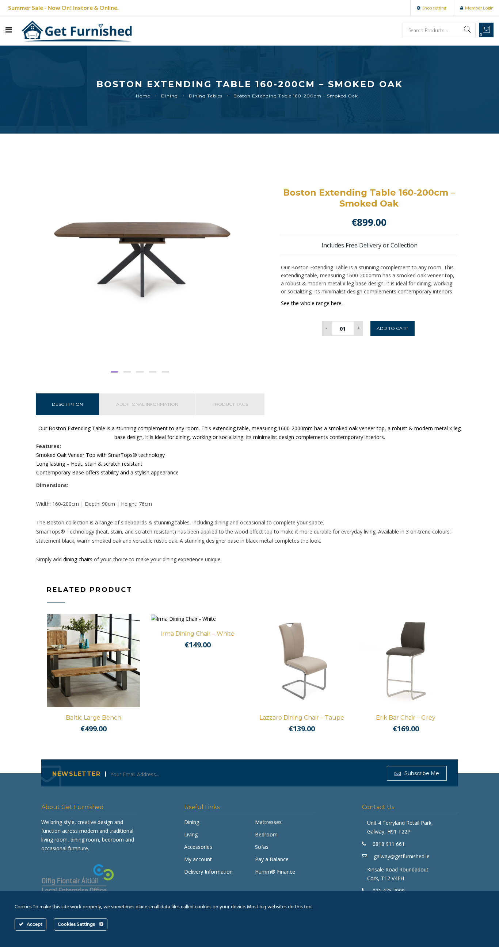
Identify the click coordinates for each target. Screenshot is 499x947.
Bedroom (266, 834)
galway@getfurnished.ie (402, 856)
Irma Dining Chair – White (197, 633)
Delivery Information (208, 871)
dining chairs (77, 559)
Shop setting (434, 8)
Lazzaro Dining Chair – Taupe (301, 717)
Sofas (261, 846)
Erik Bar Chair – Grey (405, 717)
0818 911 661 (389, 843)
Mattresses (268, 822)
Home (143, 96)
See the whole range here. (312, 303)
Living (191, 834)
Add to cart (392, 328)
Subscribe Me (421, 773)
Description (67, 404)
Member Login (479, 8)
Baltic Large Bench (93, 717)
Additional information (147, 404)
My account (198, 859)
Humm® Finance (275, 871)
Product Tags (230, 404)
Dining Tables (205, 96)
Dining (169, 96)
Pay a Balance (272, 859)
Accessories (198, 846)
